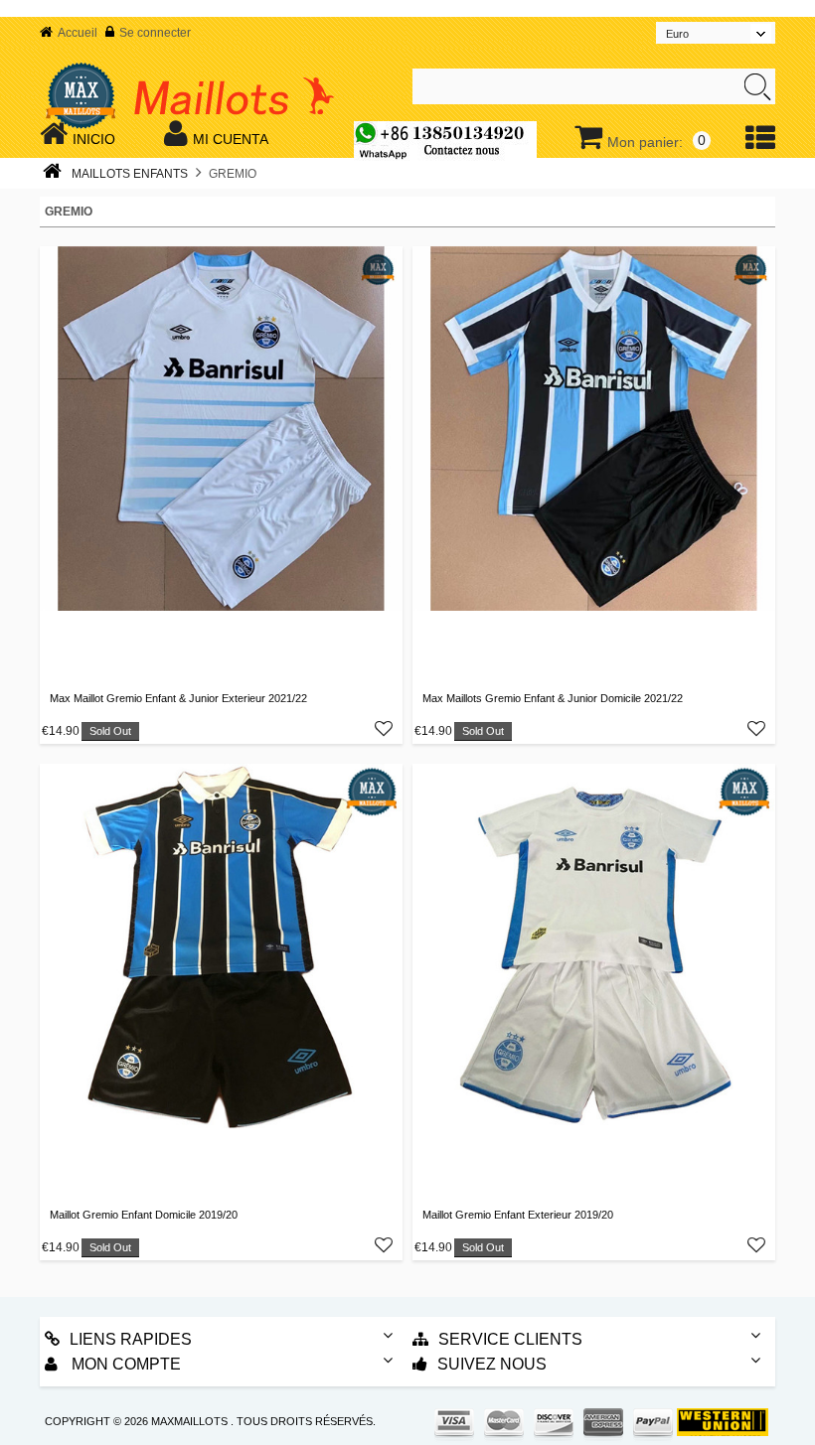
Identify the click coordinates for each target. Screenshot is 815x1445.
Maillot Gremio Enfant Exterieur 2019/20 (517, 1215)
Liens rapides (131, 1339)
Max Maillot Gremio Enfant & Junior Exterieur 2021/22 (178, 698)
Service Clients (510, 1339)
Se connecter (155, 33)
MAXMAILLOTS (189, 1421)
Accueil (77, 33)
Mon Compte (124, 1364)
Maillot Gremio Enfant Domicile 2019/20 (144, 1215)
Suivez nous (492, 1364)
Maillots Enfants (130, 174)
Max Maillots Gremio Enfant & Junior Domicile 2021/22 (552, 698)
